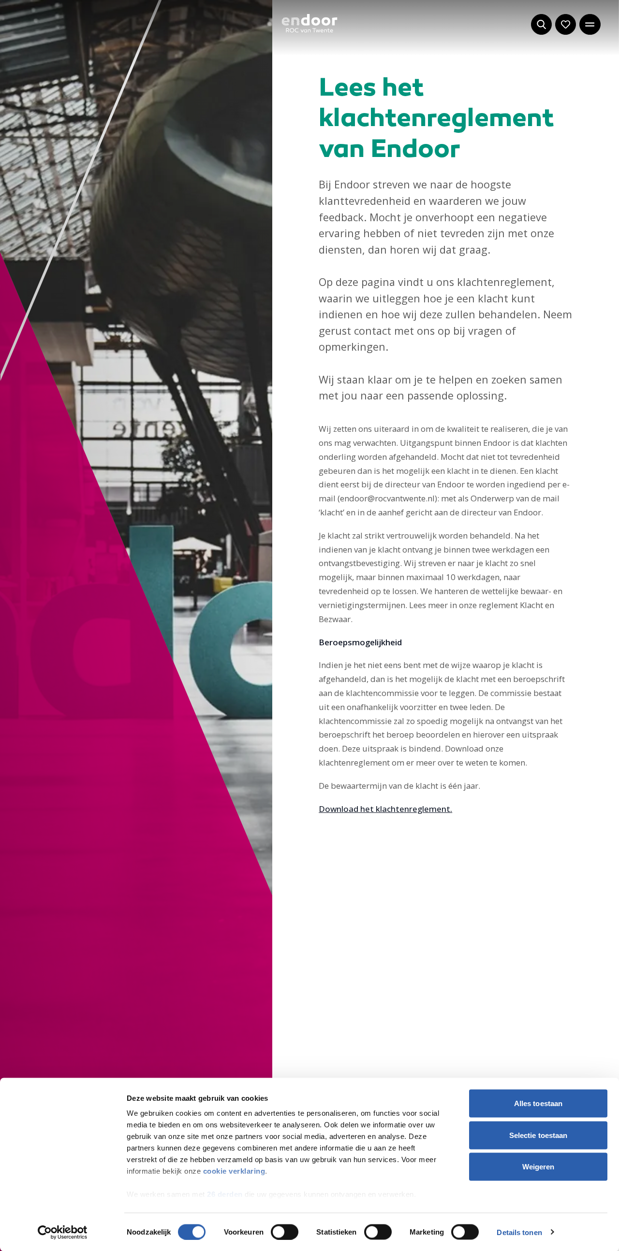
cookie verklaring (234, 1171)
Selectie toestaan (538, 1135)
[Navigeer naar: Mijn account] (565, 24)
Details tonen (519, 1232)
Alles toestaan (538, 1103)
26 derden (225, 1194)
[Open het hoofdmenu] (589, 24)
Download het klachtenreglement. (385, 808)
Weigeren (538, 1167)
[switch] (284, 1231)
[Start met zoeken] (541, 24)
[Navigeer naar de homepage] (309, 23)
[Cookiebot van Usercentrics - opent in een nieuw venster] (62, 1232)
